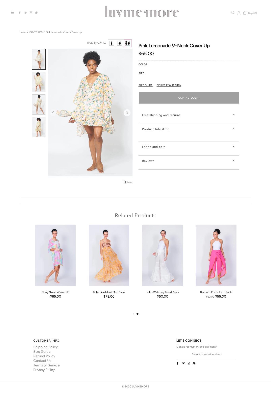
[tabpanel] (162, 267)
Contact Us (42, 360)
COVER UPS (35, 32)
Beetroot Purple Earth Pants (216, 292)
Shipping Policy (45, 347)
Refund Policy (44, 356)
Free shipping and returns (161, 115)
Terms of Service (46, 365)
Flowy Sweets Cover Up (55, 292)
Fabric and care (153, 147)
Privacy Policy (44, 370)
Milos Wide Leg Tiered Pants (162, 292)
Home (22, 32)
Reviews (148, 161)
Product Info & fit (155, 129)
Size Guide (42, 351)
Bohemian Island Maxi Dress (109, 292)
